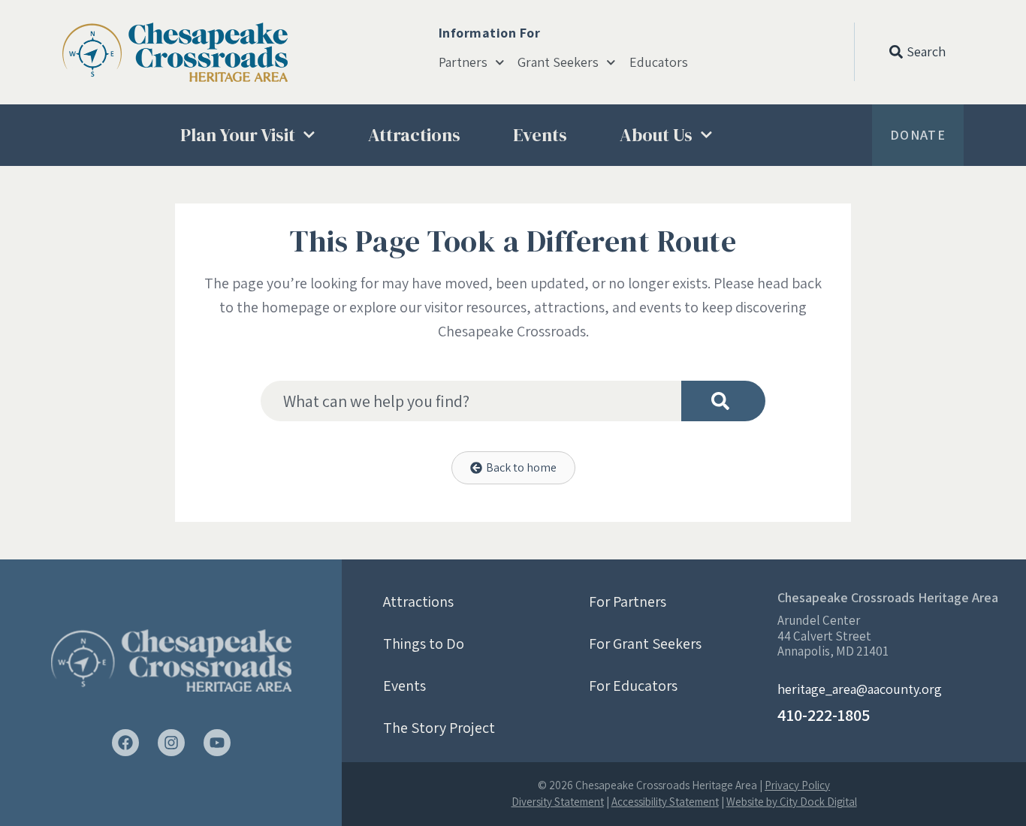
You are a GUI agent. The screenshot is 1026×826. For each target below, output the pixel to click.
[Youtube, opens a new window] (217, 742)
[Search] (723, 401)
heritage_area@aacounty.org (859, 689)
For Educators (633, 685)
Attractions (414, 134)
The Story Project (439, 727)
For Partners (627, 601)
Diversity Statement (557, 801)
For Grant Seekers (645, 643)
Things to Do (423, 643)
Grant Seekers (558, 62)
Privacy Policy (797, 785)
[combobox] (471, 401)
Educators (658, 62)
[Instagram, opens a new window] (171, 742)
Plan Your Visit (237, 134)
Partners (463, 62)
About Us (656, 134)
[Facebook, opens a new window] (125, 742)
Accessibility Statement (665, 801)
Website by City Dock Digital (791, 801)
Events (540, 134)
